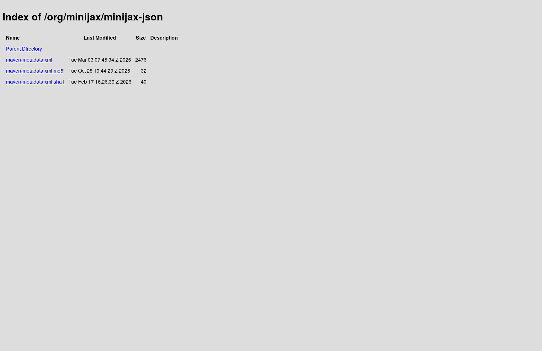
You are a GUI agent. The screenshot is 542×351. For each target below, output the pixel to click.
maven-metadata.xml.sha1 (35, 81)
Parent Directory (24, 48)
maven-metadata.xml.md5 (34, 70)
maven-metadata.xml (29, 59)
